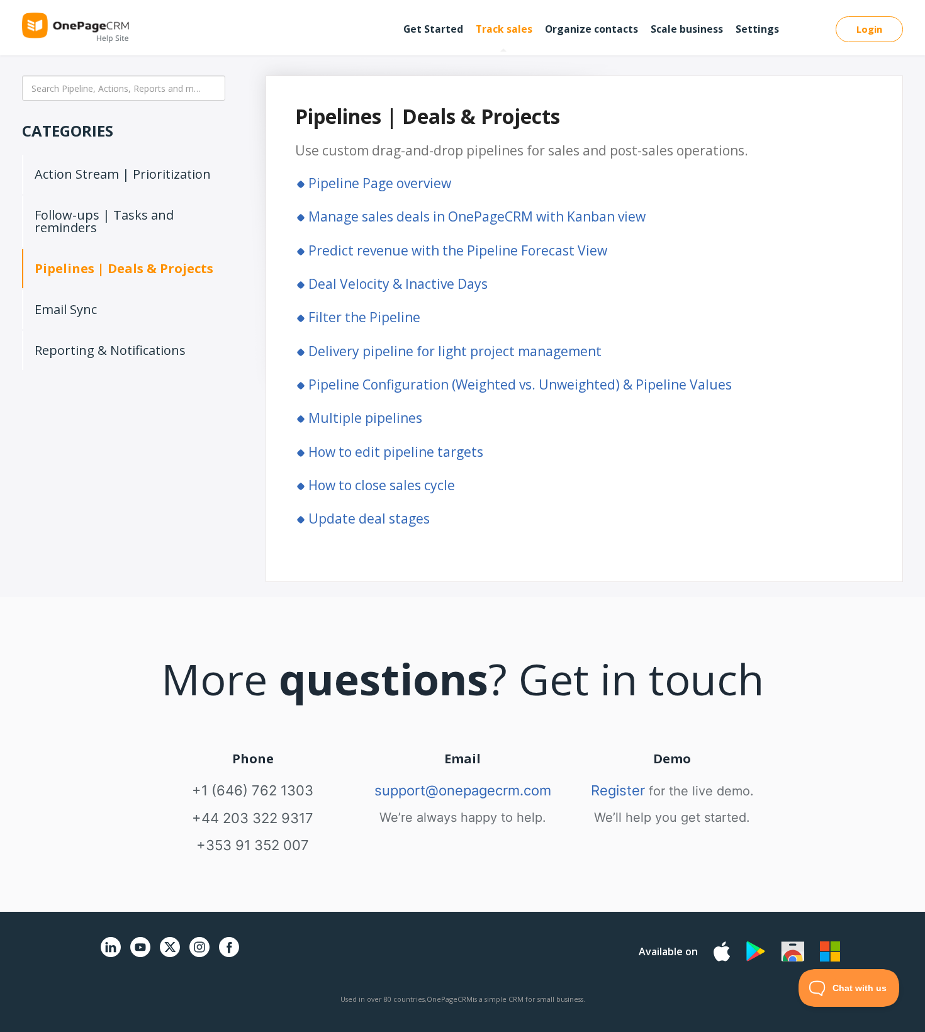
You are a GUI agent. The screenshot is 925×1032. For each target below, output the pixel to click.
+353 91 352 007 (252, 845)
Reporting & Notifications (110, 350)
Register (618, 790)
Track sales (504, 29)
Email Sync (66, 309)
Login (869, 29)
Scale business (687, 29)
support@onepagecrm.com (462, 790)
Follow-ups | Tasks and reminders (104, 221)
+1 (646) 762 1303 (252, 790)
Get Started (433, 29)
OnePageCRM (450, 999)
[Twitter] (170, 959)
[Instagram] (199, 954)
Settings (757, 29)
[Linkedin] (111, 954)
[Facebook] (229, 954)
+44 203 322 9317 (252, 818)
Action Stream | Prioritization (123, 173)
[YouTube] (140, 954)
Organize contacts (591, 29)
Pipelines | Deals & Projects (124, 268)
